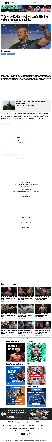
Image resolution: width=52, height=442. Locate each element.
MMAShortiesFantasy (31, 431)
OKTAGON (23, 294)
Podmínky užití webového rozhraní (12, 440)
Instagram (32, 422)
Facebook (23, 422)
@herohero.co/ (15, 417)
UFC (26, 105)
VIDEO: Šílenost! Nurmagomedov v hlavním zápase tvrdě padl (25, 315)
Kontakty (39, 428)
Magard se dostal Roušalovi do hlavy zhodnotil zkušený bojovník (25, 332)
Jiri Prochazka (22, 105)
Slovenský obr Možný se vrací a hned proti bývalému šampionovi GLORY (42, 298)
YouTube (41, 422)
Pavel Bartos (16, 22)
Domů (2, 14)
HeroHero (21, 431)
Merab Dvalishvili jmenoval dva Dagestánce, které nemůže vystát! (42, 315)
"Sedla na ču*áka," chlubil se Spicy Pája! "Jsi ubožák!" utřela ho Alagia (42, 332)
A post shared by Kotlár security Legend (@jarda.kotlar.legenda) (18, 158)
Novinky (6, 14)
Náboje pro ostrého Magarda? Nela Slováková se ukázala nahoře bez (25, 298)
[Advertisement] (26, 64)
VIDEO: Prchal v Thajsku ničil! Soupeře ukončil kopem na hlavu (9, 315)
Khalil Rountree (31, 105)
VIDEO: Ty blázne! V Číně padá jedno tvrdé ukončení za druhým (9, 332)
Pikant (9, 14)
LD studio (44, 440)
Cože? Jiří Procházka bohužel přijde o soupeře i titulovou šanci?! (9, 298)
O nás (16, 431)
